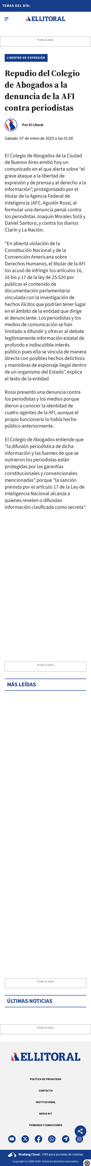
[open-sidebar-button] (6, 19)
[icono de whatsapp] (52, 1139)
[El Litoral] (45, 19)
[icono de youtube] (12, 1139)
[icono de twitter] (25, 1139)
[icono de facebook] (38, 1139)
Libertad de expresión (26, 58)
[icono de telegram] (65, 1139)
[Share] (80, 1131)
